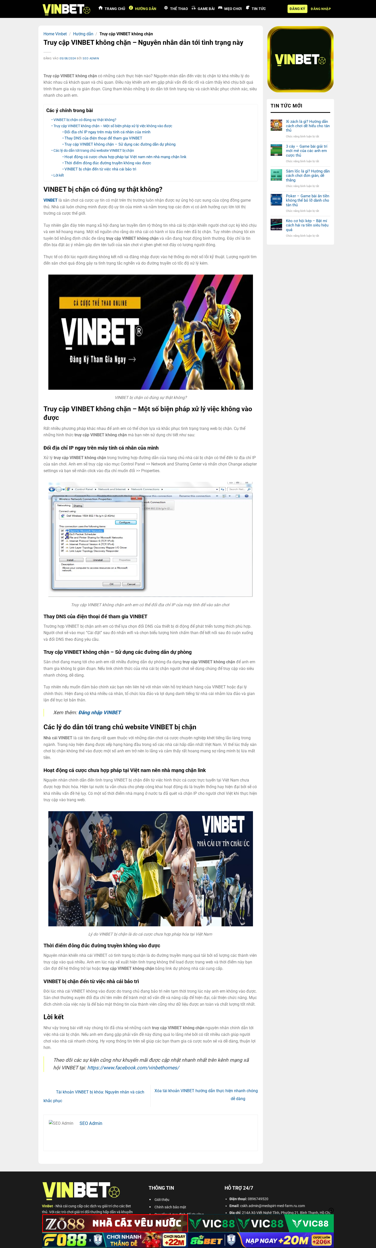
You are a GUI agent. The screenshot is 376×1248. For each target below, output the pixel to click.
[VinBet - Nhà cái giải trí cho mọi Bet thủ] (66, 9)
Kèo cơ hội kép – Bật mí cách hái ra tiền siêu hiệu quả (307, 225)
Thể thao (179, 9)
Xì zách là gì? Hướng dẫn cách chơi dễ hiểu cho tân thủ (307, 126)
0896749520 (258, 1199)
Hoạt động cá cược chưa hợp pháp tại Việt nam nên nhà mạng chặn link (125, 157)
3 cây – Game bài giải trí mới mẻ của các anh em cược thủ (306, 151)
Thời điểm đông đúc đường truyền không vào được (108, 163)
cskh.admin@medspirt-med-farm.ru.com (272, 1206)
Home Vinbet (55, 33)
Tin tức (259, 9)
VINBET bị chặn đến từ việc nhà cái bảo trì (100, 169)
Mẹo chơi (233, 9)
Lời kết (58, 175)
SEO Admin (91, 58)
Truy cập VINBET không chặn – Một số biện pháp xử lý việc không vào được (112, 126)
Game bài (206, 9)
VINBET (50, 200)
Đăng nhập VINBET (99, 712)
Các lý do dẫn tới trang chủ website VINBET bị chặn (93, 150)
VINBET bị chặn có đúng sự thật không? (84, 120)
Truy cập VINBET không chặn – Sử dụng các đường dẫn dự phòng (119, 144)
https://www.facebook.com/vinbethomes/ (133, 1068)
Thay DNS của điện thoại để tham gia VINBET (103, 138)
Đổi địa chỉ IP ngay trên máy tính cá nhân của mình (107, 132)
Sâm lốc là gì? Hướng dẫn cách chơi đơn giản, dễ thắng (307, 175)
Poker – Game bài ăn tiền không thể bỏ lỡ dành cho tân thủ (307, 200)
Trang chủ (115, 9)
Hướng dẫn (146, 9)
